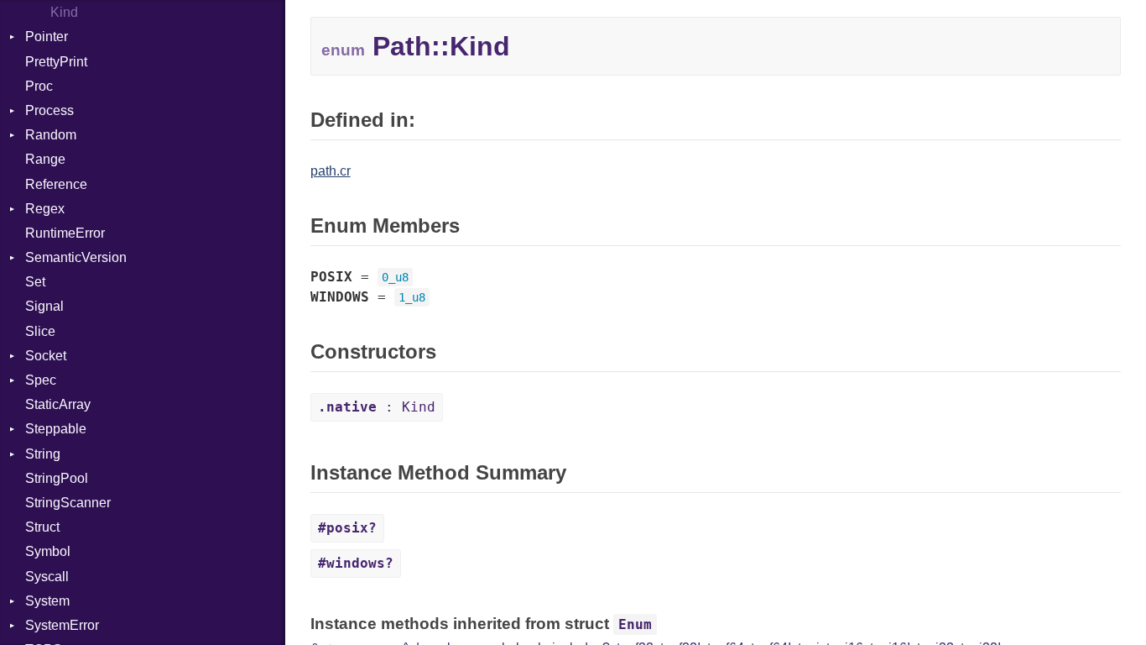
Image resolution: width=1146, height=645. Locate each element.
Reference (56, 184)
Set (35, 282)
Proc (39, 86)
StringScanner (68, 503)
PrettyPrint (56, 62)
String (42, 454)
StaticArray (58, 404)
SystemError (62, 625)
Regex (45, 209)
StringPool (56, 478)
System (47, 601)
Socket (45, 356)
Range (45, 159)
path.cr (330, 171)
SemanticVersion (76, 257)
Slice (40, 331)
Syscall (47, 576)
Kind (64, 12)
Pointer (46, 36)
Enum (635, 624)
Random (50, 135)
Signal (44, 306)
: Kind (376, 407)
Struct (42, 527)
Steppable (55, 429)
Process (49, 110)
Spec (40, 380)
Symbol (47, 551)
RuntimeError (65, 233)
